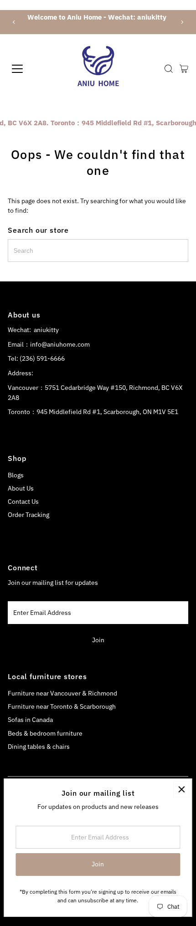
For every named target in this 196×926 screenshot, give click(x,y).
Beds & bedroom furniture (45, 733)
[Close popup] (181, 789)
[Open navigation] (27, 68)
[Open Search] (169, 69)
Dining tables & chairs (39, 746)
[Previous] (14, 22)
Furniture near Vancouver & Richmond (62, 693)
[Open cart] (184, 69)
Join (98, 640)
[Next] (181, 22)
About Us (21, 488)
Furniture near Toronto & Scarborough (62, 706)
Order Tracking (28, 515)
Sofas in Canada (30, 720)
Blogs (16, 475)
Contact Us (23, 501)
